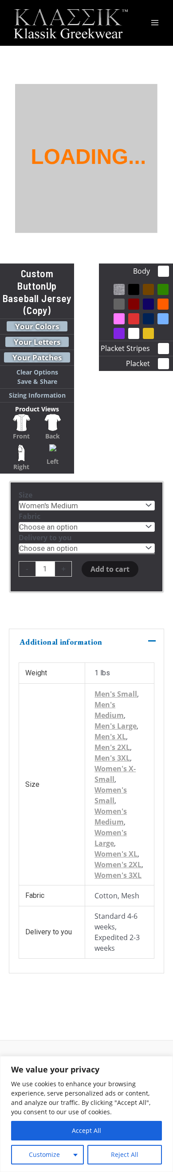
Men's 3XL (112, 758)
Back (52, 436)
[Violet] (119, 333)
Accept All (86, 1130)
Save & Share (37, 381)
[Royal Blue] (148, 318)
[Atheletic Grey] (119, 289)
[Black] (133, 289)
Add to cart (110, 569)
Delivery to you (45, 537)
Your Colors (37, 326)
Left (53, 461)
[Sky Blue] (163, 318)
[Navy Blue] (148, 304)
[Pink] (119, 318)
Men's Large (115, 726)
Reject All (124, 1154)
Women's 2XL (118, 864)
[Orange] (163, 304)
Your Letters (37, 342)
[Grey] (119, 304)
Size (25, 495)
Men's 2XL (112, 747)
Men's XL (110, 736)
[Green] (163, 289)
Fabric (29, 516)
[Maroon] (133, 304)
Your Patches (37, 357)
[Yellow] (148, 333)
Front (21, 436)
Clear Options (37, 372)
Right (21, 466)
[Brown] (148, 289)
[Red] (133, 318)
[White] (133, 333)
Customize (44, 1154)
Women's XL (116, 854)
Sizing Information (37, 395)
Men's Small (115, 694)
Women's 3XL (118, 875)
